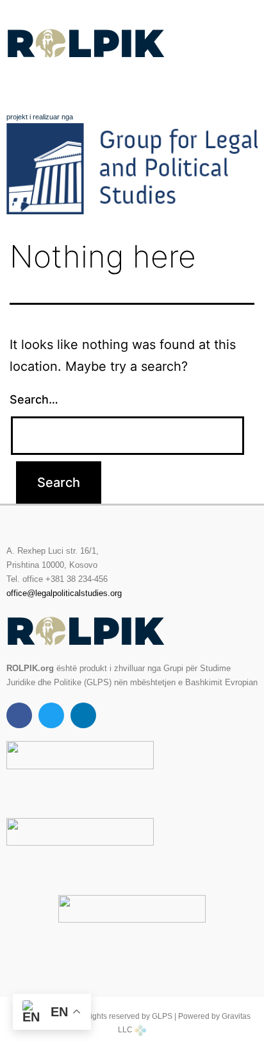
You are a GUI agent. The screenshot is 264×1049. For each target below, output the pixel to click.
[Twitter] (51, 715)
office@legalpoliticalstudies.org (64, 593)
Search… (34, 399)
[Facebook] (19, 715)
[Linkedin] (83, 715)
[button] (132, 86)
